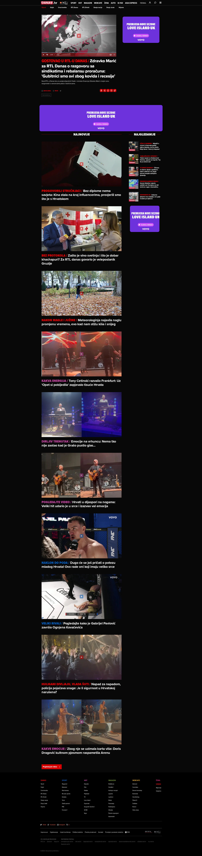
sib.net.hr (78, 841)
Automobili (111, 816)
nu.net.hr (151, 841)
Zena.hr (49, 841)
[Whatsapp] (108, 90)
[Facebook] (101, 90)
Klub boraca (65, 790)
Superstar (86, 803)
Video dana (135, 810)
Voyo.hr (56, 841)
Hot (80, 2)
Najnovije (158, 788)
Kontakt (100, 832)
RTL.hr (43, 841)
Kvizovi (134, 807)
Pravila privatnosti (90, 832)
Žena (106, 2)
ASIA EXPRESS (131, 3)
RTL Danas (74, 7)
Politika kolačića (78, 832)
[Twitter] (104, 90)
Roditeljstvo (111, 807)
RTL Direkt (85, 7)
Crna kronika (62, 7)
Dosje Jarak (110, 7)
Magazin (88, 2)
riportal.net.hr (112, 841)
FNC (63, 807)
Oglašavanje (54, 832)
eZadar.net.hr (142, 841)
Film (85, 787)
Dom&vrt (110, 787)
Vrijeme (121, 7)
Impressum (44, 832)
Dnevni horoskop (137, 790)
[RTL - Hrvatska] (148, 832)
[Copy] (114, 90)
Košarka (64, 797)
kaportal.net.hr (88, 841)
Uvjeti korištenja (65, 832)
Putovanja (111, 803)
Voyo (85, 813)
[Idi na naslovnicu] (64, 5)
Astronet (134, 784)
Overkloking (135, 797)
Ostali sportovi (66, 803)
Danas (43, 780)
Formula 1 (64, 810)
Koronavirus (46, 95)
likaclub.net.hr (65, 844)
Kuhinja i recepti (113, 790)
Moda (110, 800)
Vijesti (44, 7)
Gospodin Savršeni (89, 807)
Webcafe (98, 2)
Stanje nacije (98, 7)
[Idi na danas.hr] (49, 3)
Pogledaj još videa (50, 767)
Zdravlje (110, 810)
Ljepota (110, 794)
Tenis (63, 800)
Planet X (134, 800)
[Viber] (111, 90)
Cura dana (135, 787)
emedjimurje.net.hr (67, 841)
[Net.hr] (157, 832)
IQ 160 (120, 3)
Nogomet (64, 784)
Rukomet (64, 787)
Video (158, 784)
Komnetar (135, 794)
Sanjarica (158, 791)
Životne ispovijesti (113, 813)
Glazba (86, 790)
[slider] (79, 52)
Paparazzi (86, 794)
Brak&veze (111, 784)
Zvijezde (86, 784)
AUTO (113, 3)
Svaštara (134, 803)
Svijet (52, 7)
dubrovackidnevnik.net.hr (127, 841)
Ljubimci (110, 797)
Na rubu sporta (66, 794)
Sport (73, 2)
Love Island (87, 800)
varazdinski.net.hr (100, 841)
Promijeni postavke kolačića (114, 832)
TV (84, 797)
